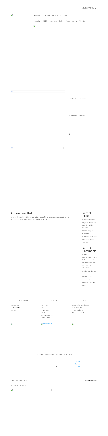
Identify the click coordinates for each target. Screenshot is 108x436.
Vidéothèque (83, 21)
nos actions (46, 15)
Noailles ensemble (88, 219)
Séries (61, 21)
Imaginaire (53, 21)
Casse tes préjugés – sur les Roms (89, 282)
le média (37, 15)
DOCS (45, 21)
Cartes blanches (71, 21)
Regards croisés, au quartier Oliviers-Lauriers (89, 225)
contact (65, 15)
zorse (84, 280)
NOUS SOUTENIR (88, 8)
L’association (72, 116)
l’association (56, 15)
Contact (81, 116)
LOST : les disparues (89, 237)
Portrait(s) (37, 21)
